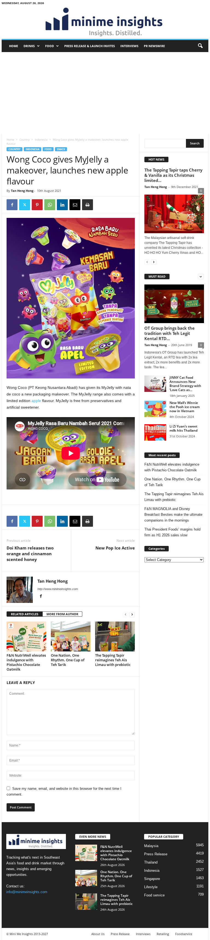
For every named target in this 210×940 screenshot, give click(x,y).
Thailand (151, 862)
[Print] (87, 204)
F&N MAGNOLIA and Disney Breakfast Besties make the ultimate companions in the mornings (173, 514)
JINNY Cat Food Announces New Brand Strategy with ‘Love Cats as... (185, 383)
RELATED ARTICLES (24, 614)
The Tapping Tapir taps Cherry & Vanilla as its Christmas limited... (173, 175)
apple (36, 400)
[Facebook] (12, 204)
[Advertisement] (105, 93)
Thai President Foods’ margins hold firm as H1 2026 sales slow (172, 532)
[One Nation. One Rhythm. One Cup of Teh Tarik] (71, 636)
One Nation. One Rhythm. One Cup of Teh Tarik (67, 660)
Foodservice (183, 934)
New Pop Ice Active (115, 548)
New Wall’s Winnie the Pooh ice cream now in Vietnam (185, 406)
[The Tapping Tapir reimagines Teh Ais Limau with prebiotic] (115, 636)
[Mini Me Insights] (105, 22)
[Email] (74, 204)
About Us (97, 934)
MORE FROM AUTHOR (62, 614)
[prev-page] (125, 614)
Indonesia (41, 139)
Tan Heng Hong (22, 191)
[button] (200, 46)
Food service (154, 895)
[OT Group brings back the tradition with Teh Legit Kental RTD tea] (174, 303)
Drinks (29, 46)
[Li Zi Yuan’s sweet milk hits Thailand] (155, 432)
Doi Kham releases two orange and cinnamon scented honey (30, 553)
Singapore (152, 879)
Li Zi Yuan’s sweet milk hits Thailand (183, 428)
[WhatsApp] (49, 204)
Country (24, 139)
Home (13, 46)
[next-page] (132, 614)
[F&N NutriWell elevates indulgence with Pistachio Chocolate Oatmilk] (26, 636)
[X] (24, 204)
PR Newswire (154, 46)
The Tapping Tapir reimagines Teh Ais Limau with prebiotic (112, 660)
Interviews (129, 46)
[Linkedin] (62, 204)
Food (49, 46)
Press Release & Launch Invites (89, 46)
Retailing (163, 934)
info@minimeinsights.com (26, 892)
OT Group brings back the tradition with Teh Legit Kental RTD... (169, 333)
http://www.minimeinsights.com (57, 589)
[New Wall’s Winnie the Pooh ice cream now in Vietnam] (155, 409)
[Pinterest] (37, 204)
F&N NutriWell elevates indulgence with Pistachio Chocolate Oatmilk (26, 662)
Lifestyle (151, 887)
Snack (61, 149)
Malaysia (151, 846)
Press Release (155, 854)
